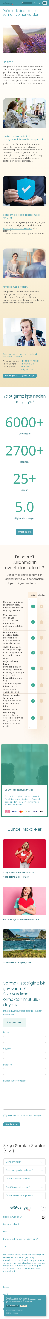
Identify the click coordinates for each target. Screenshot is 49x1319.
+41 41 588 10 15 (27, 364)
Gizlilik (22, 1115)
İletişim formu (27, 369)
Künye (6, 1287)
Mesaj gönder (11, 1124)
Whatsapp (25, 366)
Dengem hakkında (11, 1224)
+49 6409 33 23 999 (30, 361)
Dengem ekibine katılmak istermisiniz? (20, 1239)
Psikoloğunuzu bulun (12, 1217)
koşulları (12, 1115)
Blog (5, 1231)
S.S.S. (5, 1246)
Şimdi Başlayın (25, 532)
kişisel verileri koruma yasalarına (17, 228)
